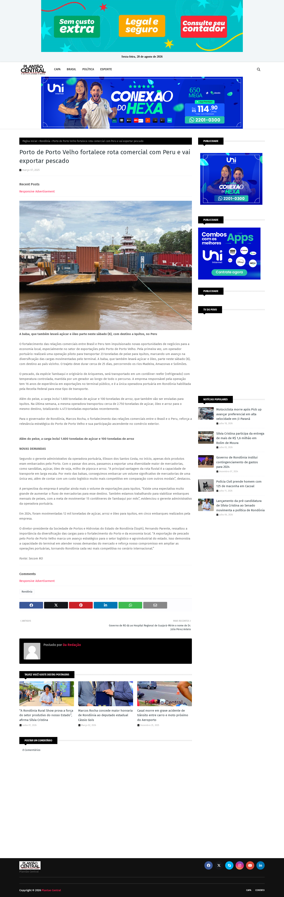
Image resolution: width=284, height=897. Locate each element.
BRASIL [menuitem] (71, 69)
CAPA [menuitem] (57, 69)
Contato (260, 890)
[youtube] (250, 865)
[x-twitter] (219, 865)
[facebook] (208, 865)
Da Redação (71, 645)
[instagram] (240, 865)
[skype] (229, 865)
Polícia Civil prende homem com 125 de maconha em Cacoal (239, 484)
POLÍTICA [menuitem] (88, 69)
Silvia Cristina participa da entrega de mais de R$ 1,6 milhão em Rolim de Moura (240, 438)
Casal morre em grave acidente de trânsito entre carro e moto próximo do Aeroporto (162, 715)
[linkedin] (260, 865)
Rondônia (45, 141)
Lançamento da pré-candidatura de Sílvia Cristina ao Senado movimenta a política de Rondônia (240, 505)
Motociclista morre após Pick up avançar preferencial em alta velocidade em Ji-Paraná (239, 414)
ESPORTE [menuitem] (106, 69)
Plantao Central (51, 890)
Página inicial (29, 141)
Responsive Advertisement (37, 191)
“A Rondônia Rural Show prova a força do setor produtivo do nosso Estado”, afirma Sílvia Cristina (46, 715)
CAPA (248, 890)
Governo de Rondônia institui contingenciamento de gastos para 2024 (237, 462)
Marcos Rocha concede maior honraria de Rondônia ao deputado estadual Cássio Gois (105, 715)
